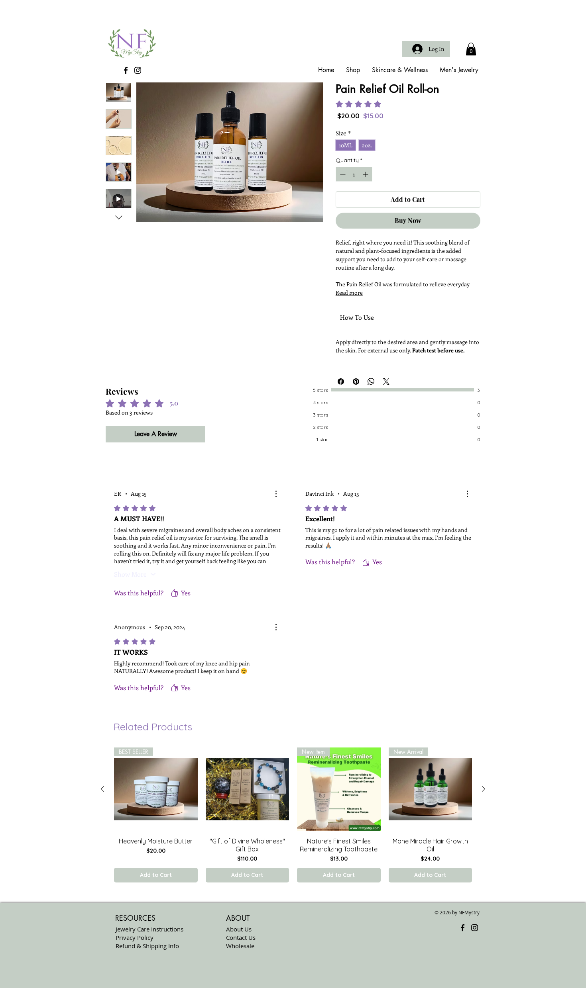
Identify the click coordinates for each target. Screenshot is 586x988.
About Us (239, 929)
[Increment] (366, 174)
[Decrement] (342, 174)
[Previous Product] (102, 789)
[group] (293, 815)
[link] (374, 104)
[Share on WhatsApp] (371, 381)
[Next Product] (483, 789)
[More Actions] (276, 494)
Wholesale (240, 946)
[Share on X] (386, 381)
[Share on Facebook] (341, 381)
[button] (471, 49)
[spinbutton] (354, 174)
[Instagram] (137, 70)
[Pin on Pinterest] (356, 381)
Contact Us (241, 937)
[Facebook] (125, 70)
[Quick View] (247, 789)
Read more (349, 292)
